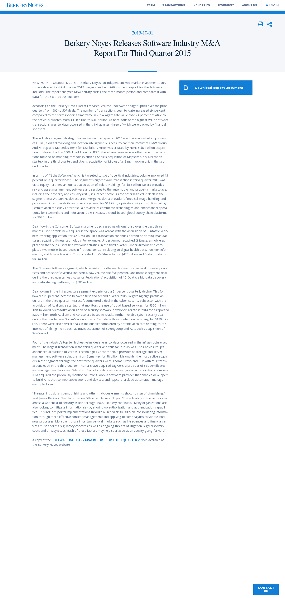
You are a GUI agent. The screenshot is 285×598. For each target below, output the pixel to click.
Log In (274, 5)
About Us (249, 5)
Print (260, 24)
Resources (226, 5)
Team (151, 5)
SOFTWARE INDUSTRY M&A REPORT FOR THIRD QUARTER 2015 (98, 440)
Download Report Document (219, 88)
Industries (201, 5)
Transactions (173, 5)
